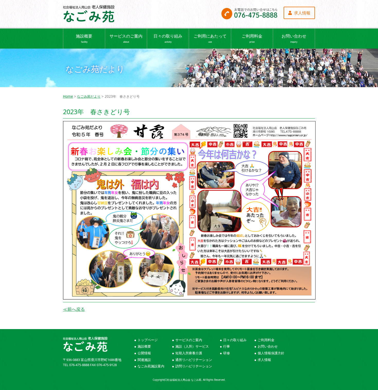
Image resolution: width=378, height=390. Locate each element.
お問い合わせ (294, 38)
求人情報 (264, 359)
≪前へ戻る (74, 309)
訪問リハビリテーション (193, 366)
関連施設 (144, 359)
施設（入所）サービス (192, 346)
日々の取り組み (168, 38)
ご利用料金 (252, 38)
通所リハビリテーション (193, 359)
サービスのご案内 (126, 38)
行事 (226, 346)
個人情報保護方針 (271, 353)
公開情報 (144, 353)
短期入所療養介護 (188, 353)
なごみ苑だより (89, 96)
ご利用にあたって (210, 38)
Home (68, 96)
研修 (226, 353)
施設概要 (84, 38)
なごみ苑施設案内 (151, 366)
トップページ (148, 340)
